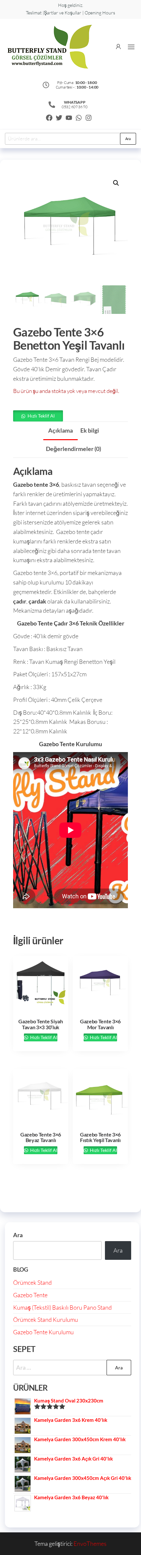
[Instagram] (88, 117)
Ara (128, 138)
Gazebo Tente (30, 1295)
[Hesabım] (118, 46)
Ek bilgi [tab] (89, 430)
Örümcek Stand (32, 1282)
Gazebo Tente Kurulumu (43, 1332)
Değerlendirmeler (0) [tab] (73, 448)
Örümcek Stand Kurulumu (45, 1319)
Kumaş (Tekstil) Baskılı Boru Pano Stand (62, 1307)
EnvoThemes (90, 1543)
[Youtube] (69, 117)
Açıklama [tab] (60, 430)
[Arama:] (72, 1367)
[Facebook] (49, 117)
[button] (131, 47)
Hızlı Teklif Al (41, 416)
